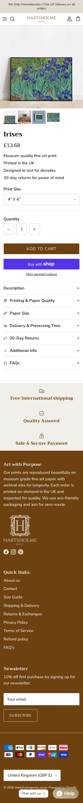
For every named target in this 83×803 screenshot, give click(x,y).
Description (14, 288)
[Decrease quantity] (9, 229)
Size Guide (13, 597)
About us (12, 580)
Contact (10, 588)
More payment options (41, 274)
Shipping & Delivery (21, 605)
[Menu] (5, 19)
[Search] (14, 19)
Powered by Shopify (62, 787)
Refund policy (16, 639)
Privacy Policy (16, 622)
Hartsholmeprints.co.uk (31, 787)
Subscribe (20, 715)
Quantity (11, 219)
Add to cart (41, 248)
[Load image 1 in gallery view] (41, 66)
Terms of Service (18, 630)
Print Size (12, 189)
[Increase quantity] (34, 229)
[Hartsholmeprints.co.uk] (41, 19)
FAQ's (9, 647)
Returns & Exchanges (23, 614)
